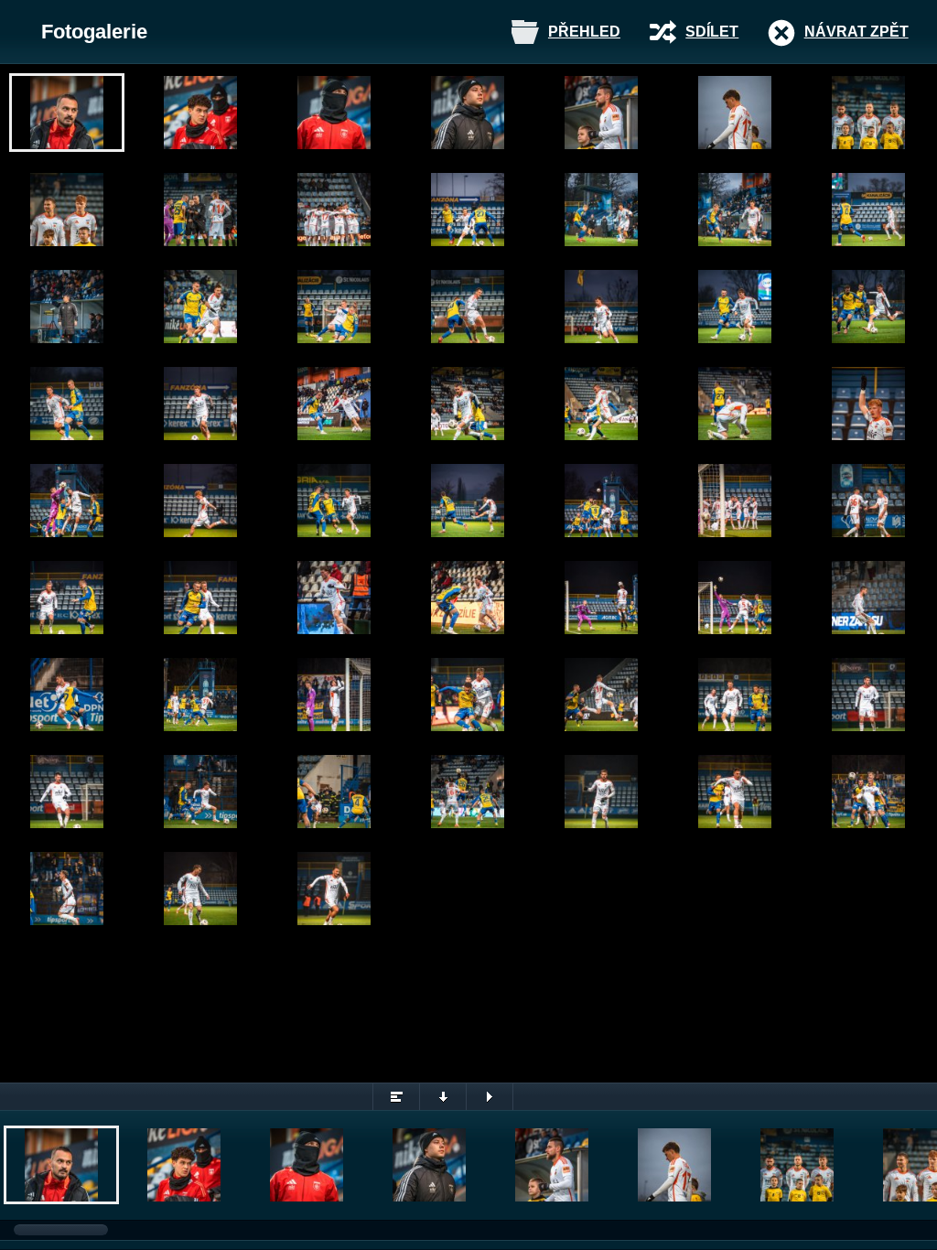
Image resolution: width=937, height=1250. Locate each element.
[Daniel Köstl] (334, 306)
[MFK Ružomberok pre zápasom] (334, 209)
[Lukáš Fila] (334, 694)
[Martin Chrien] (601, 209)
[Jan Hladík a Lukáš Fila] (200, 694)
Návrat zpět (856, 31)
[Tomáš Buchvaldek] (601, 791)
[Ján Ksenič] (467, 112)
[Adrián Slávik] (734, 791)
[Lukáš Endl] (66, 500)
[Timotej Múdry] (601, 112)
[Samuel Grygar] (200, 403)
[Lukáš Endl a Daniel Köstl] (868, 500)
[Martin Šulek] (66, 112)
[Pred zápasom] (334, 112)
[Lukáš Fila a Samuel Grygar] (66, 209)
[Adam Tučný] (734, 112)
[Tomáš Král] (601, 597)
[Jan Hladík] (200, 209)
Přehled (584, 31)
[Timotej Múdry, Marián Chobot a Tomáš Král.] (868, 112)
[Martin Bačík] (200, 112)
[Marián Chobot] (467, 209)
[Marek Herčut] (66, 306)
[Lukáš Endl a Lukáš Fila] (734, 694)
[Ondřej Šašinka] (66, 888)
